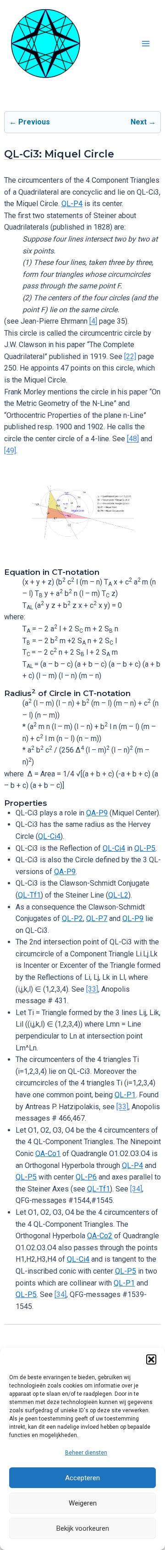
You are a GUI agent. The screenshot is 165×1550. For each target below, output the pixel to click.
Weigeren (83, 1503)
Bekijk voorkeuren (82, 1528)
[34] (136, 1189)
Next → (143, 122)
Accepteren (82, 1478)
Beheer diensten (86, 1452)
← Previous (29, 122)
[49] (10, 450)
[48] (133, 438)
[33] (92, 989)
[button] (151, 1359)
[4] (93, 321)
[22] (130, 356)
